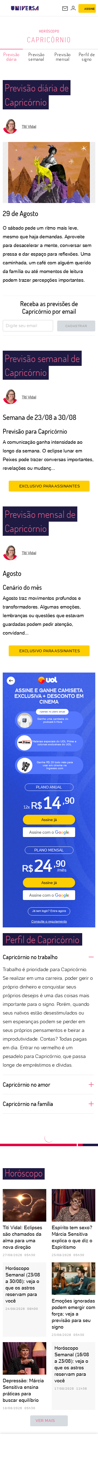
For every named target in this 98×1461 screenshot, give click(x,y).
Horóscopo (49, 31)
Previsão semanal (36, 56)
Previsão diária (11, 56)
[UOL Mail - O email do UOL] (65, 8)
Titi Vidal (29, 126)
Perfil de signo (87, 56)
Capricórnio (49, 39)
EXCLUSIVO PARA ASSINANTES (49, 486)
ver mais (45, 1420)
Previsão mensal (62, 56)
